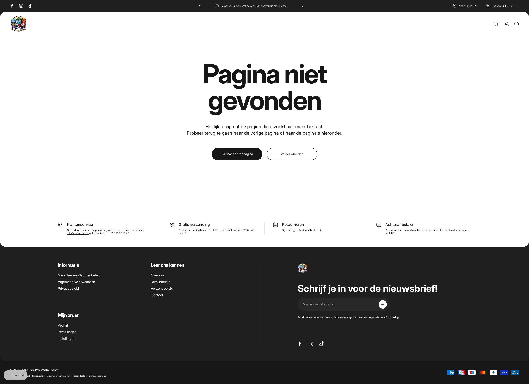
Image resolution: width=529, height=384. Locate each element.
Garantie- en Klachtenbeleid (79, 275)
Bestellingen (67, 332)
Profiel (63, 325)
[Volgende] (302, 6)
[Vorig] (200, 6)
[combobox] (465, 6)
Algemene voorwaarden (58, 376)
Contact (157, 295)
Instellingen (66, 338)
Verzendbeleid (162, 288)
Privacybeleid (68, 288)
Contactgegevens (97, 376)
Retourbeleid (160, 282)
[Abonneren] (383, 304)
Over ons (158, 275)
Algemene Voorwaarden (76, 282)
